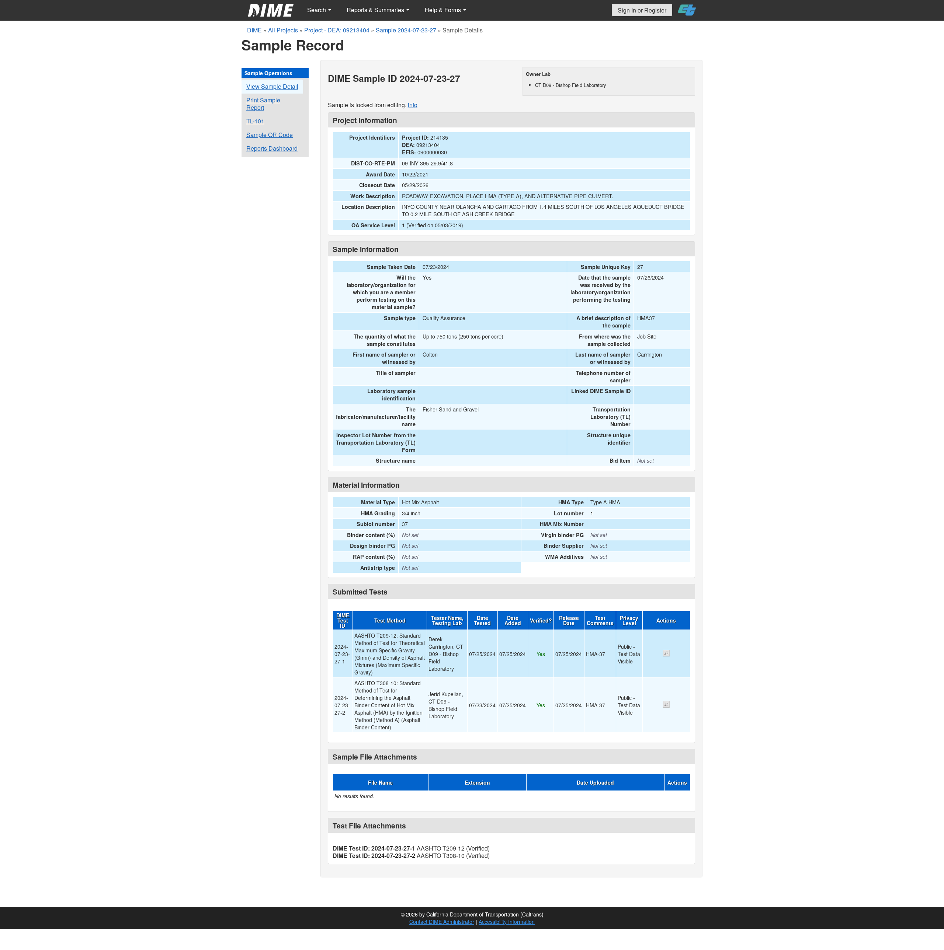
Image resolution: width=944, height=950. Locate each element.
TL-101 (255, 121)
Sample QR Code (269, 134)
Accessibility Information (507, 921)
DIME (254, 30)
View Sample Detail (272, 86)
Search (317, 10)
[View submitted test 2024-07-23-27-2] (666, 705)
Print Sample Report (263, 104)
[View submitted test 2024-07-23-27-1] (666, 654)
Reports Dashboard (272, 148)
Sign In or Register (642, 10)
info (412, 105)
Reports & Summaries (376, 10)
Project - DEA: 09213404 (336, 30)
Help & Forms (443, 10)
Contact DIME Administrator (441, 921)
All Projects (283, 30)
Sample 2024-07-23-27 (406, 30)
